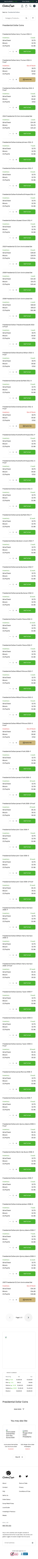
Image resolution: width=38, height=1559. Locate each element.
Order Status (6, 1499)
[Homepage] (8, 6)
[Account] (22, 6)
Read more (17, 1409)
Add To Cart (27, 51)
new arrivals (26, 1534)
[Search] (30, 6)
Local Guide (6, 1507)
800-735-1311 (7, 1525)
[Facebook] (21, 1476)
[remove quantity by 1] (10, 52)
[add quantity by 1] (16, 52)
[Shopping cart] (26, 6)
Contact (5, 1487)
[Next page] (28, 1317)
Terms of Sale (23, 1483)
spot (18, 1534)
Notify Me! (28, 79)
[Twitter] (28, 1476)
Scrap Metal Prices (8, 1503)
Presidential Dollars (14, 12)
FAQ (4, 1491)
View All (17, 1457)
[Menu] (34, 6)
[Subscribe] (32, 1543)
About (4, 1483)
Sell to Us (5, 1495)
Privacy (21, 1487)
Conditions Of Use (24, 1491)
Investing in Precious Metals (9, 1513)
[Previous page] (10, 1317)
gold (21, 1532)
